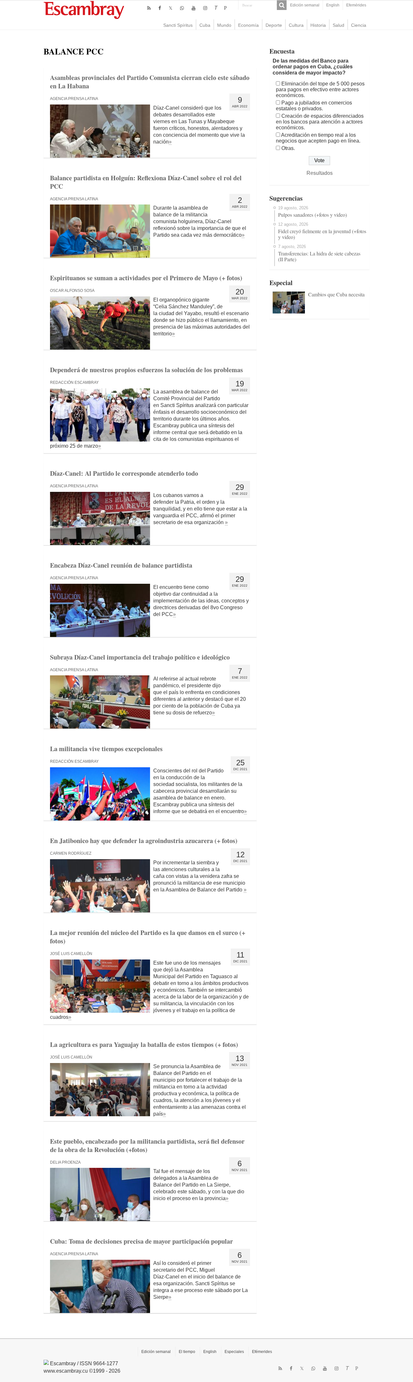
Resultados (320, 173)
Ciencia (358, 25)
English (332, 5)
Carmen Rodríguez (70, 853)
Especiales (234, 1351)
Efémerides (262, 1351)
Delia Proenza (65, 1162)
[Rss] (148, 8)
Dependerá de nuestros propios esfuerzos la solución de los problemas (146, 369)
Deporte (274, 25)
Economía (248, 25)
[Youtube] (193, 8)
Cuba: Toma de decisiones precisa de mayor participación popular (141, 1241)
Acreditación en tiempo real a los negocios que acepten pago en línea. (318, 138)
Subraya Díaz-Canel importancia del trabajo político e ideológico (140, 657)
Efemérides (356, 5)
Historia (318, 25)
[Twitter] (170, 8)
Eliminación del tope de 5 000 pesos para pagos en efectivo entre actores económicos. (320, 89)
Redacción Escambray (74, 382)
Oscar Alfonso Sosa (72, 290)
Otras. (288, 148)
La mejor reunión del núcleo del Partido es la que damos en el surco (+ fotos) (147, 937)
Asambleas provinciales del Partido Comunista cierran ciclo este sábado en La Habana (149, 82)
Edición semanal (304, 5)
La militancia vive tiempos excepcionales (106, 748)
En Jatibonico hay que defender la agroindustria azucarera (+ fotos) (143, 840)
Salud (338, 25)
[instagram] (205, 8)
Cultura (296, 25)
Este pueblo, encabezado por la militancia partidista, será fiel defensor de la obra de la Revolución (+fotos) (147, 1145)
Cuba (204, 25)
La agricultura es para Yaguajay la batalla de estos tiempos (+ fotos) (144, 1044)
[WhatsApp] (182, 8)
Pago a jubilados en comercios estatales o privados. (314, 105)
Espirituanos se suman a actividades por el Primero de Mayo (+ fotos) (146, 278)
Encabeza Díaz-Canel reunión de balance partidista (121, 565)
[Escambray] (84, 9)
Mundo (224, 25)
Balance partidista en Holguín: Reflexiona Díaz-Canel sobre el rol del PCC (146, 182)
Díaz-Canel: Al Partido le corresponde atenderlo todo (124, 473)
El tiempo (187, 1351)
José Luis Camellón (71, 953)
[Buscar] (282, 5)
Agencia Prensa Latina (74, 98)
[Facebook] (160, 8)
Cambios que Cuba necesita (336, 294)
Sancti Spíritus (178, 25)
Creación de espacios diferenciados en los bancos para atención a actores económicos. (320, 121)
